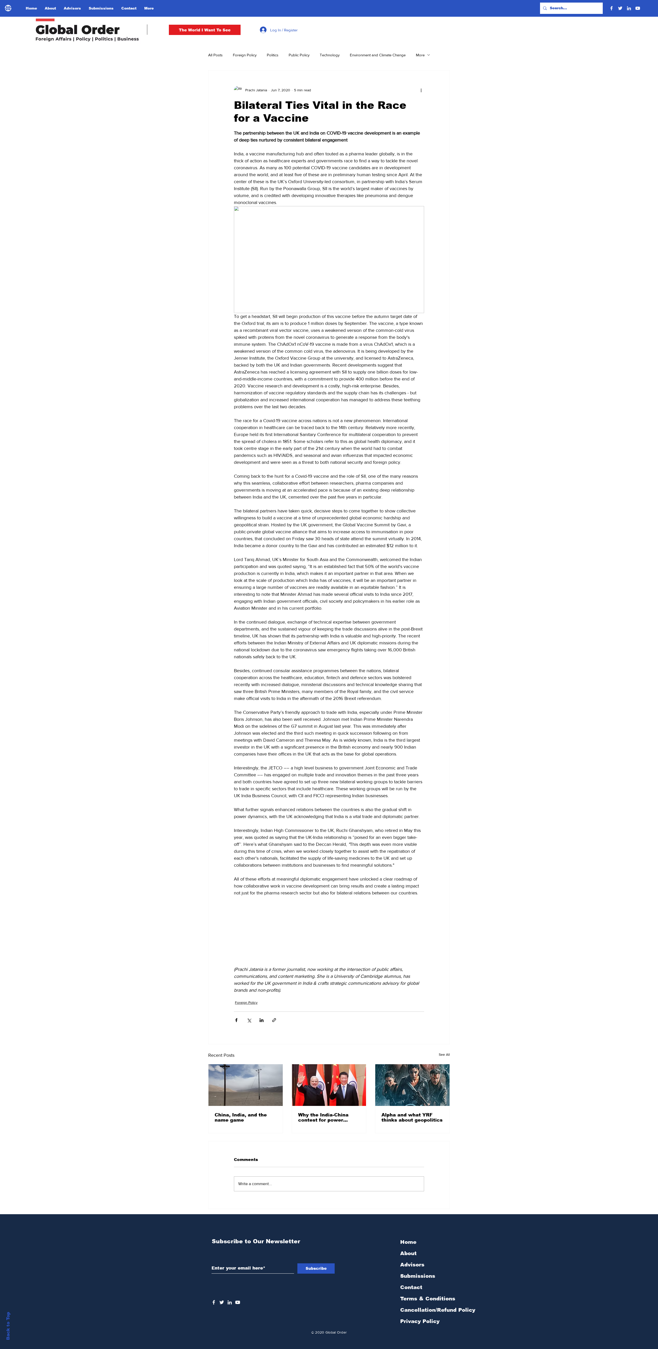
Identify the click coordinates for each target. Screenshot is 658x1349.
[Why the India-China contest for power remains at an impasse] (329, 1085)
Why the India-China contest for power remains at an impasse (326, 1117)
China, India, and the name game (241, 1117)
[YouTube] (638, 8)
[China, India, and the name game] (245, 1085)
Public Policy (299, 55)
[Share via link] (274, 1020)
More (420, 55)
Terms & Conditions (427, 1298)
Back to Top (8, 1326)
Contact (411, 1287)
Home (408, 1242)
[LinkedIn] (629, 8)
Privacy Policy (420, 1321)
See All (444, 1054)
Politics (272, 55)
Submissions (417, 1276)
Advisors (412, 1264)
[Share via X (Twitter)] (248, 1020)
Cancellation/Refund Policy (437, 1310)
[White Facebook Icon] (214, 1302)
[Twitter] (620, 8)
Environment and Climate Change (378, 55)
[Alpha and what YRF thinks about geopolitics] (412, 1085)
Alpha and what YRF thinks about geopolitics (412, 1117)
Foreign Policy (245, 55)
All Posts (215, 55)
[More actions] (421, 90)
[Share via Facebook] (236, 1020)
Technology (330, 55)
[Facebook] (611, 8)
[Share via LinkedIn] (261, 1020)
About (408, 1253)
